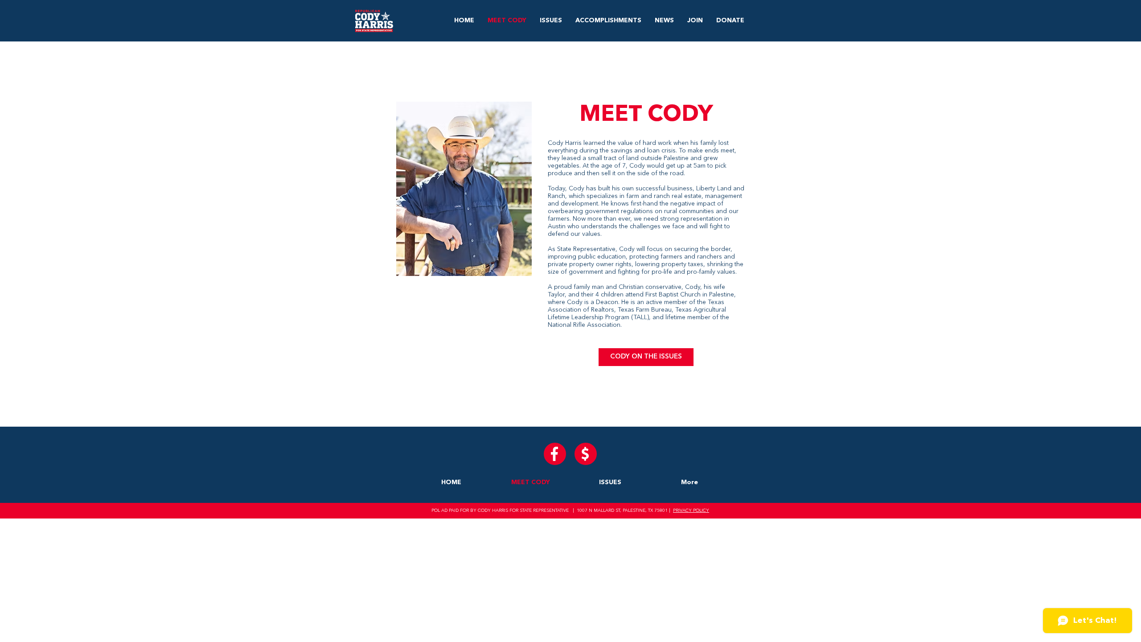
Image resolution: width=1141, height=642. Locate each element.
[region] (570, 233)
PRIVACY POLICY (691, 510)
